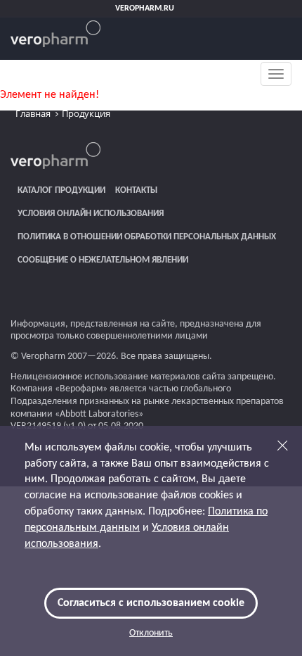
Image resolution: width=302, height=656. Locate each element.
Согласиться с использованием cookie (151, 603)
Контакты (136, 190)
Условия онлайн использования (91, 213)
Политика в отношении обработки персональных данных (147, 236)
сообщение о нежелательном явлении (103, 260)
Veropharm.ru (144, 8)
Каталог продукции (61, 190)
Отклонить (151, 633)
